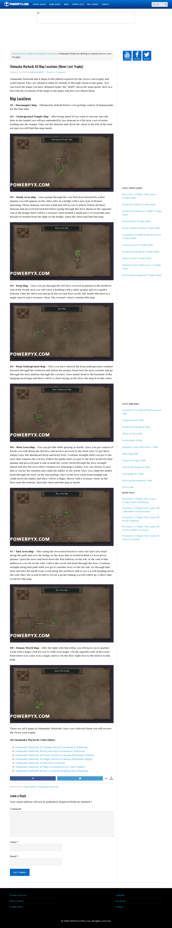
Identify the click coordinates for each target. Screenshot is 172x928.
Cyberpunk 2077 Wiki (132, 473)
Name (14, 841)
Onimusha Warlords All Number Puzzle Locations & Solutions (51, 747)
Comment (15, 808)
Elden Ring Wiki (130, 453)
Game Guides (30, 786)
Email (14, 856)
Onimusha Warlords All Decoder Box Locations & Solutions (50, 751)
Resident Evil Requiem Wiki (136, 427)
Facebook (120, 901)
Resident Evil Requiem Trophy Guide (140, 251)
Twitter (119, 906)
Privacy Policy (16, 901)
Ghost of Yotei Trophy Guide (137, 258)
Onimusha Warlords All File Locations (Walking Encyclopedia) (51, 770)
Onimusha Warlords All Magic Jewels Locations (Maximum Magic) (53, 759)
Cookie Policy (16, 906)
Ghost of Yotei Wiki (132, 433)
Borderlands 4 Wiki (132, 440)
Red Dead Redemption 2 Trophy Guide (142, 275)
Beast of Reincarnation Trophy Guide (141, 228)
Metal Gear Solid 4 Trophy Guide (139, 204)
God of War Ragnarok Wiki (135, 467)
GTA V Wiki (127, 487)
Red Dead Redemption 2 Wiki (137, 480)
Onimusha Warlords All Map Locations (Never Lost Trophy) (49, 766)
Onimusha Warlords (48, 786)
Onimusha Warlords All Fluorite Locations (40, 762)
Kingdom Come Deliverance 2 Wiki (140, 447)
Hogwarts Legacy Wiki (134, 460)
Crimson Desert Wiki (133, 420)
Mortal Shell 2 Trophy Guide (136, 221)
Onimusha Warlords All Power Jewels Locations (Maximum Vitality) (54, 755)
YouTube (120, 895)
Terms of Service (18, 895)
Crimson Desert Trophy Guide (137, 245)
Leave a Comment (56, 72)
